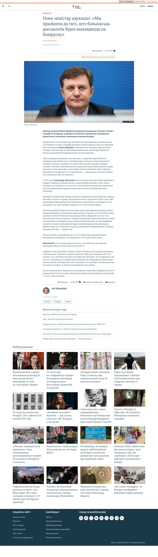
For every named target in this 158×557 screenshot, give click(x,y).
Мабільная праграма (54, 525)
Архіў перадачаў (19, 529)
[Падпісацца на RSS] (122, 518)
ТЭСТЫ (142, 6)
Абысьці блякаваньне (54, 521)
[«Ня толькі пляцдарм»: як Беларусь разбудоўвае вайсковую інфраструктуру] (129, 475)
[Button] (97, 51)
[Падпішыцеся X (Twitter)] (91, 518)
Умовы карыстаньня (53, 537)
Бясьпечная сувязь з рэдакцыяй (58, 529)
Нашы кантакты (52, 533)
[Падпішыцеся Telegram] (117, 518)
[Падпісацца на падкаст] (101, 518)
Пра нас (49, 517)
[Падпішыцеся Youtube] (96, 518)
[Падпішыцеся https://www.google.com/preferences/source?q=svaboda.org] (81, 518)
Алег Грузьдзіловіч (50, 41)
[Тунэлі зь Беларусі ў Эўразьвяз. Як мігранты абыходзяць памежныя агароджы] (129, 398)
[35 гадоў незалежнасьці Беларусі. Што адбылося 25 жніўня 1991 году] (28, 401)
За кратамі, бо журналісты (23, 537)
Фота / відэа (17, 533)
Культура (47, 13)
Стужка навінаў (19, 517)
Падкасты (16, 521)
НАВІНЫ (150, 6)
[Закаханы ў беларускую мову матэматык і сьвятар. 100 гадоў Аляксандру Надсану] (95, 475)
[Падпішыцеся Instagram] (112, 518)
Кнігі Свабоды (18, 525)
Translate (153, 1)
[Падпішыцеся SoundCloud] (106, 518)
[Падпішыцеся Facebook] (86, 518)
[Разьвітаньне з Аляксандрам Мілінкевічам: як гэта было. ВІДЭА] (62, 435)
